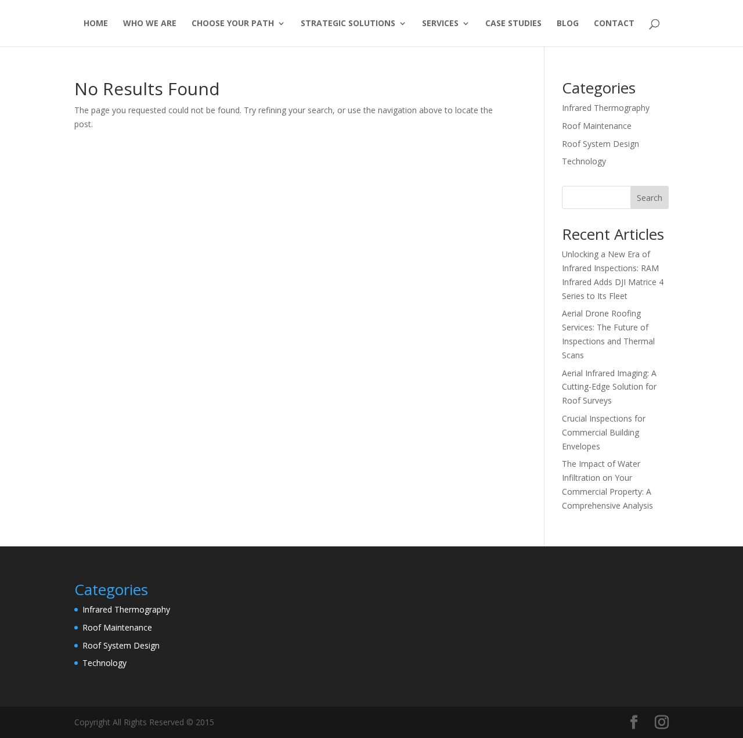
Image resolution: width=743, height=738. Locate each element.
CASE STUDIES (513, 23)
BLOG (568, 23)
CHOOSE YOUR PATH (233, 23)
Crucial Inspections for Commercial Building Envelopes (603, 432)
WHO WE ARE (149, 23)
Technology (584, 161)
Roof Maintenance (597, 125)
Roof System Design (600, 143)
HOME (96, 23)
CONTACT (614, 23)
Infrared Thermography (606, 107)
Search (649, 197)
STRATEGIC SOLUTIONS (348, 23)
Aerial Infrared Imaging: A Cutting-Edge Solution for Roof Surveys (609, 387)
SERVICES (440, 23)
